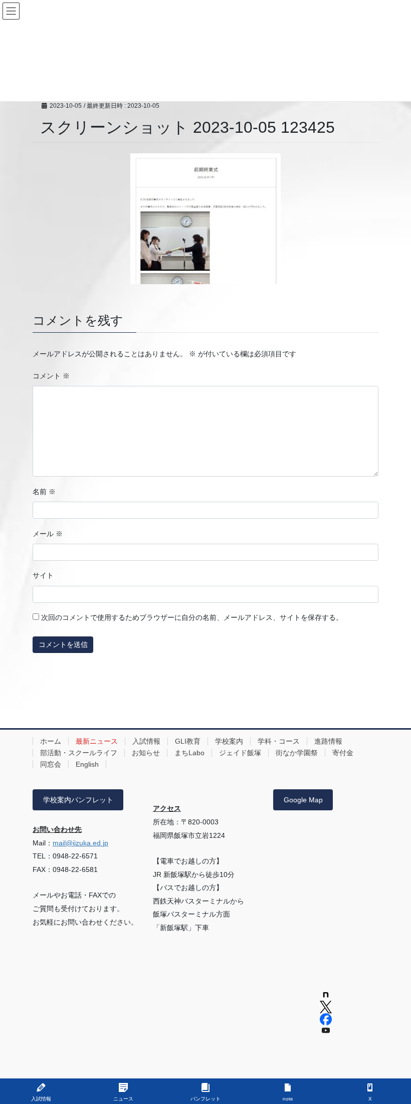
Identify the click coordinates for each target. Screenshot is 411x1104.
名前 (44, 492)
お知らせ (146, 753)
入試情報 (146, 741)
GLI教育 (187, 741)
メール (48, 534)
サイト (43, 575)
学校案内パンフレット (78, 800)
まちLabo (189, 753)
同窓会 (50, 764)
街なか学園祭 (297, 753)
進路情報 (328, 741)
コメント (51, 376)
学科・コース (279, 741)
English (87, 764)
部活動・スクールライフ (78, 753)
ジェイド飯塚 (240, 753)
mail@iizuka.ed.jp (80, 843)
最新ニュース (97, 741)
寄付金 (342, 753)
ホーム (50, 741)
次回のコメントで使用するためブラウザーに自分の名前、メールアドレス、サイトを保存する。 (192, 617)
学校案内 (229, 741)
